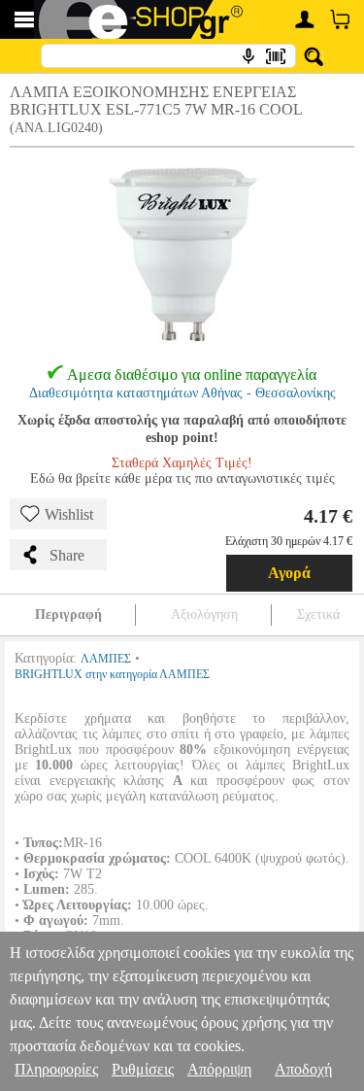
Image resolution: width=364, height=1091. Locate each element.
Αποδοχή (303, 1069)
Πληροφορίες (56, 1069)
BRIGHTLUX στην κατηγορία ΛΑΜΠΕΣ (112, 674)
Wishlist (69, 514)
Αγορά (289, 572)
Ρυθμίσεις (143, 1069)
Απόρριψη (219, 1069)
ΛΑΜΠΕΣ (106, 658)
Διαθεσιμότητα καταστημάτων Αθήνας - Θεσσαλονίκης (182, 393)
